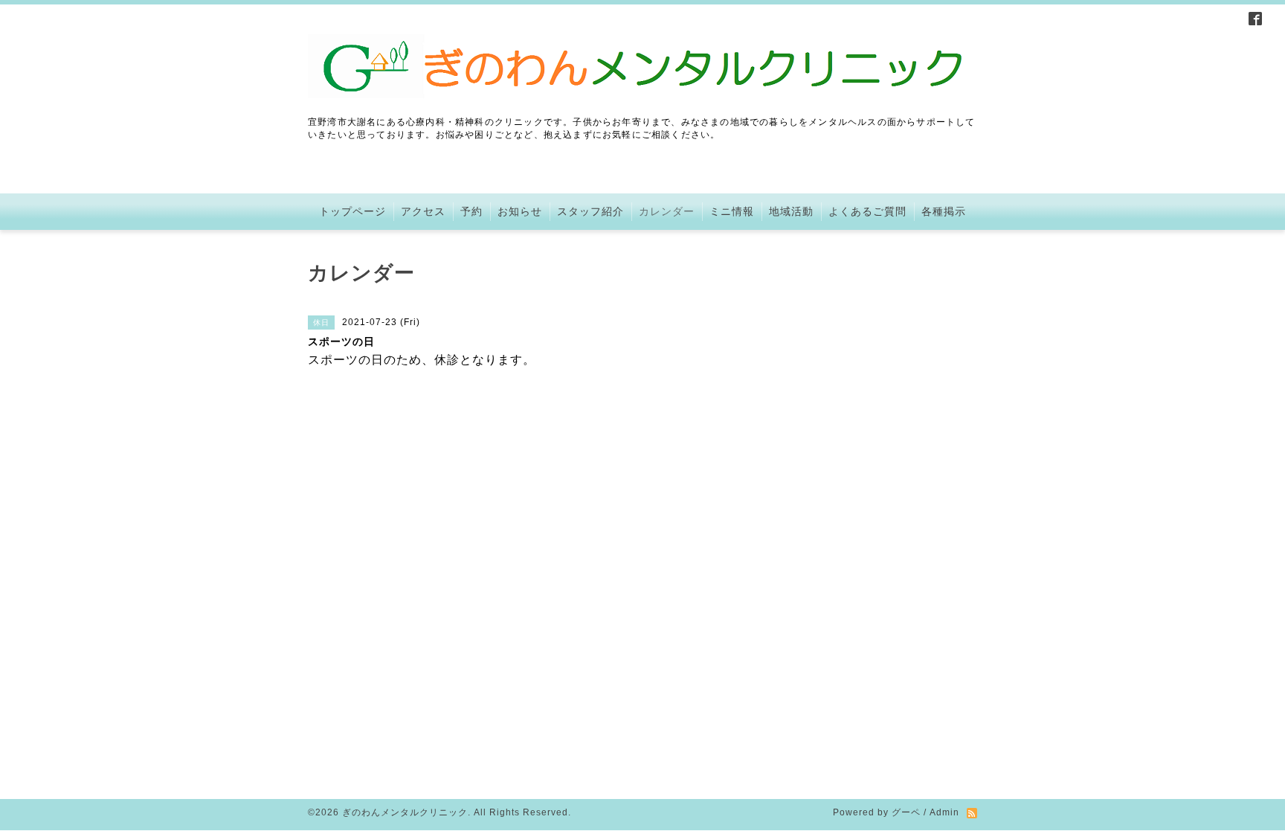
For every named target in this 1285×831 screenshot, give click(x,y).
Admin (944, 812)
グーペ (906, 812)
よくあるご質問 (867, 211)
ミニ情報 (731, 211)
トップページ (352, 211)
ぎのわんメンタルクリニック (405, 812)
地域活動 (791, 211)
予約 (471, 211)
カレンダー (667, 211)
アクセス (423, 211)
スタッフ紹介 (590, 211)
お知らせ (519, 211)
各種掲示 (943, 211)
